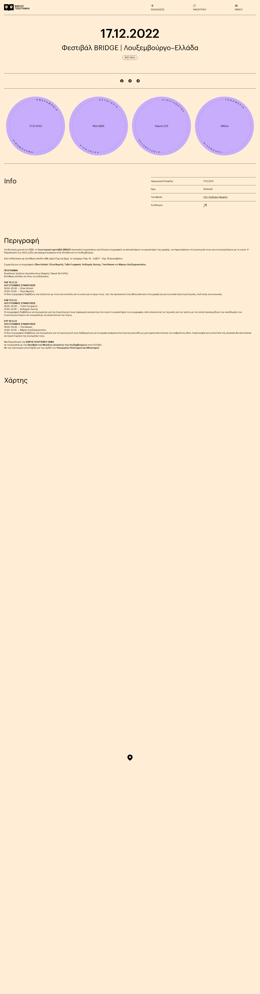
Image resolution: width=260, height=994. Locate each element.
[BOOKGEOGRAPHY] (17, 7)
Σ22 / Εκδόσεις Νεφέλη (215, 197)
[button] (130, 758)
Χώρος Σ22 (161, 126)
